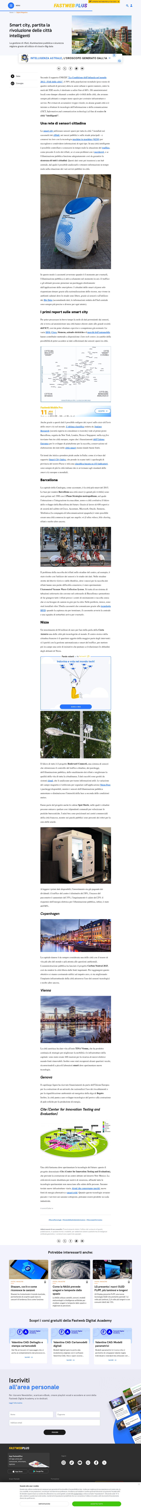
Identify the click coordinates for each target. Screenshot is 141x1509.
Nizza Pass (105, 784)
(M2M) (85, 139)
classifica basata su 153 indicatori (91, 463)
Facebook (70, 68)
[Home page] (70, 5)
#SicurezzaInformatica (94, 1220)
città (70, 447)
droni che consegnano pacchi (86, 1188)
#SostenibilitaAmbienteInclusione (73, 1220)
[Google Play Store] (38, 1471)
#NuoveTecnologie (55, 1220)
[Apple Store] (17, 1471)
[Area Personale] (131, 5)
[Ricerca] (128, 5)
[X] (104, 1462)
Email (82, 68)
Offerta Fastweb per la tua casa (104, 2)
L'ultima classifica (75, 426)
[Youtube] (80, 1462)
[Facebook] (96, 1462)
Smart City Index (57, 459)
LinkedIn (59, 68)
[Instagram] (63, 1462)
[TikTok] (72, 1462)
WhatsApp (76, 68)
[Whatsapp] (88, 1462)
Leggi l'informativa (15, 1403)
